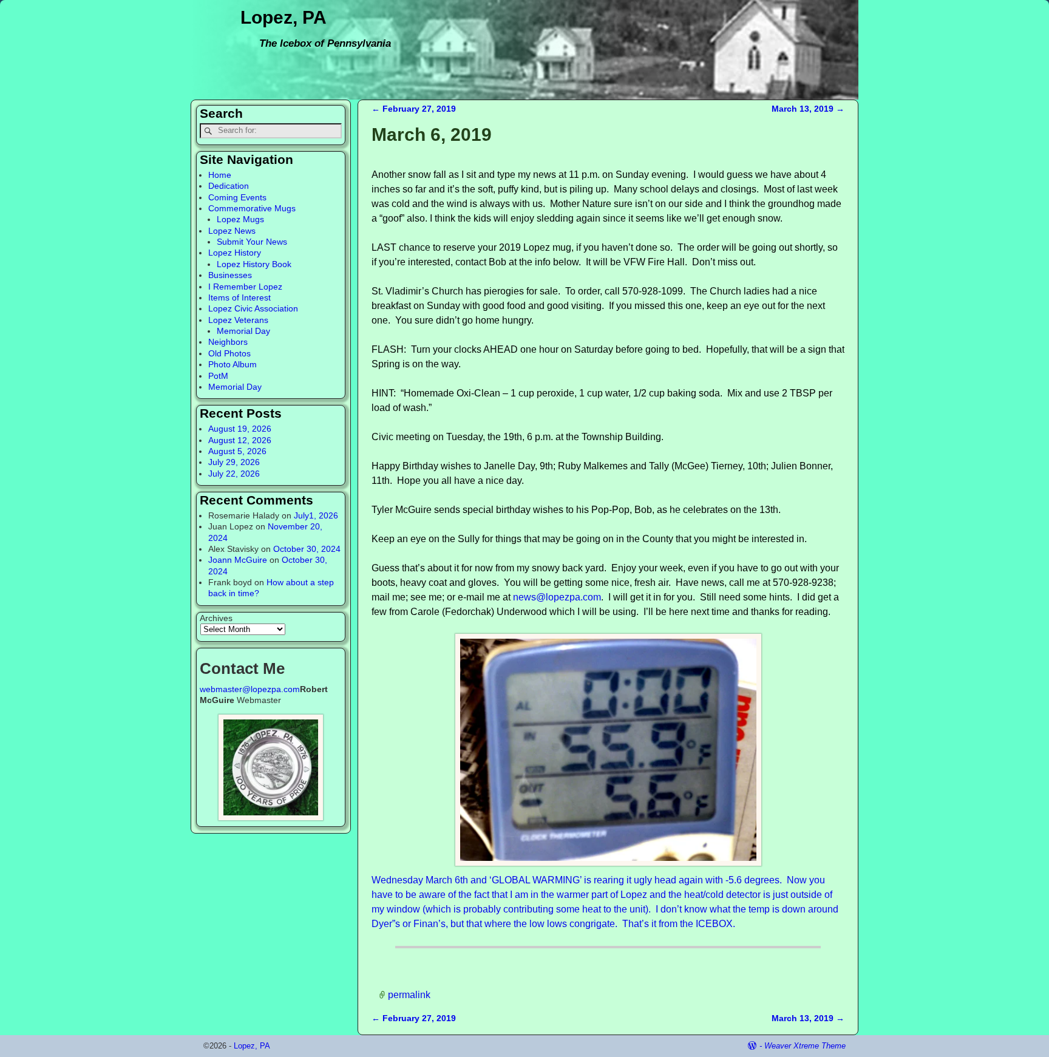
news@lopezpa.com (557, 597)
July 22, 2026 (234, 473)
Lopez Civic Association (253, 308)
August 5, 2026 (237, 451)
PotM (218, 376)
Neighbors (228, 342)
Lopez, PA (283, 17)
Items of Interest (239, 297)
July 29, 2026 (234, 462)
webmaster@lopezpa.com (250, 689)
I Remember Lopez (245, 286)
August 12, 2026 (239, 440)
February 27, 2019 (414, 109)
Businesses (230, 275)
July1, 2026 (316, 515)
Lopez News (232, 231)
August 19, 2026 (239, 428)
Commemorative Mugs (252, 208)
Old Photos (229, 353)
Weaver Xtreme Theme (805, 1045)
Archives (216, 618)
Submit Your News (252, 241)
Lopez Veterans (238, 320)
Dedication (228, 186)
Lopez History (234, 252)
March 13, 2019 (808, 109)
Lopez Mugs (240, 219)
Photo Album (232, 364)
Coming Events (237, 197)
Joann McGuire (237, 560)
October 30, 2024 (307, 549)
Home (219, 175)
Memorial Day (243, 331)
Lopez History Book (254, 264)
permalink (409, 995)
